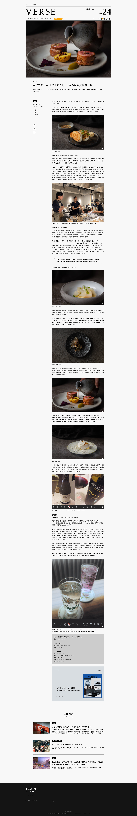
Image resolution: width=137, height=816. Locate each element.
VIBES (46, 18)
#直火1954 (35, 114)
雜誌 (42, 18)
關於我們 (66, 811)
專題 (35, 18)
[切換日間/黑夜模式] (94, 19)
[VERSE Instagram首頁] (107, 19)
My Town (55, 740)
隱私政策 (70, 811)
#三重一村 (35, 112)
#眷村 (34, 110)
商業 (54, 723)
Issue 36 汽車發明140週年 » (90, 9)
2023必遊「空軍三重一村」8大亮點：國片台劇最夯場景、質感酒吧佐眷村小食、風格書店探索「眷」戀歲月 (78, 763)
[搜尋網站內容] (96, 19)
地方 (60, 740)
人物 (28, 18)
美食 (35, 101)
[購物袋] (102, 19)
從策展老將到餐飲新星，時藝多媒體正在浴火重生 (71, 727)
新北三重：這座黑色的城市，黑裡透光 (67, 744)
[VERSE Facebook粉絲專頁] (104, 19)
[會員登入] (99, 19)
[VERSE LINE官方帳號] (109, 19)
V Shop (51, 18)
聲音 (38, 18)
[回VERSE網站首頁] (40, 11)
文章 (31, 18)
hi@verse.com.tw (75, 813)
